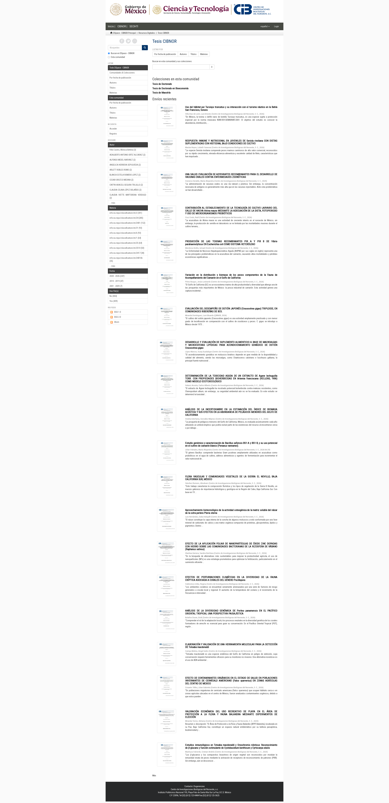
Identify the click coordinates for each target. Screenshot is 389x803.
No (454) (113, 296)
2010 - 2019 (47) (116, 281)
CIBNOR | (122, 26)
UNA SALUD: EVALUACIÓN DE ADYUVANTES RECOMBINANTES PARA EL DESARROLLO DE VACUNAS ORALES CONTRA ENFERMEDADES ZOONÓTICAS (231, 176)
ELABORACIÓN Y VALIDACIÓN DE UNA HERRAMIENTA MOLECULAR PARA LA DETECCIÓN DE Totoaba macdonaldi (231, 646)
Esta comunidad (118, 57)
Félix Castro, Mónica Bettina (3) (123, 150)
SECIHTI (133, 26)
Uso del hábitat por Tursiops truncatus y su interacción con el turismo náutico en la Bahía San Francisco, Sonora (231, 108)
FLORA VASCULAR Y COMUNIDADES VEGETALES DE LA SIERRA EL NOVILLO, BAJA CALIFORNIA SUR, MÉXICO (231, 478)
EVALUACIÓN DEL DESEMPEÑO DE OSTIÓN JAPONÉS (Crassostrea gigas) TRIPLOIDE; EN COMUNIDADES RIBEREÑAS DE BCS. (231, 310)
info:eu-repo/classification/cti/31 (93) (126, 228)
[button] (265, 26)
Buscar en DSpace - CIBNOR (122, 53)
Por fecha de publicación (120, 77)
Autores (113, 82)
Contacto (188, 786)
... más (112, 203)
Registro (113, 133)
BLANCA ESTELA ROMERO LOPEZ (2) (125, 175)
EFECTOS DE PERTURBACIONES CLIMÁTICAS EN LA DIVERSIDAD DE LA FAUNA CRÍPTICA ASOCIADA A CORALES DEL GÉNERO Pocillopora (231, 578)
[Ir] (145, 47)
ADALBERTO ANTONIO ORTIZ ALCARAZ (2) (127, 155)
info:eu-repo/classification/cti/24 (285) (126, 218)
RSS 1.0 (117, 312)
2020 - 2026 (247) (117, 276)
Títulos (112, 87)
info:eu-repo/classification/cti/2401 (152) (127, 223)
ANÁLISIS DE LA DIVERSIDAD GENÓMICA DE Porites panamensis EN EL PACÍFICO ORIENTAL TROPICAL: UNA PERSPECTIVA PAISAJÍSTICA (231, 612)
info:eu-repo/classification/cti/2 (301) (126, 213)
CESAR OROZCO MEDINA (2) (121, 180)
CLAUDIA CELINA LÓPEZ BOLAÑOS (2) (125, 190)
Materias (113, 92)
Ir (211, 67)
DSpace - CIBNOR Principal (124, 33)
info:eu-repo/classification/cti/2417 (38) (127, 253)
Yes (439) (114, 301)
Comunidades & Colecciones (122, 72)
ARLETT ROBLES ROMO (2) (121, 170)
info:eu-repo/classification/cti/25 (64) (126, 243)
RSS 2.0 (117, 317)
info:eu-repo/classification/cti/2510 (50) (127, 248)
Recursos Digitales (147, 33)
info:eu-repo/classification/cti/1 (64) (125, 238)
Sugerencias (199, 786)
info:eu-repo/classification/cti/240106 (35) (126, 259)
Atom (116, 322)
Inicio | (111, 26)
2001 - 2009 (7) (116, 286)
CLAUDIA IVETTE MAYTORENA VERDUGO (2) (128, 196)
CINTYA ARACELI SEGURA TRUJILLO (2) (126, 185)
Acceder (113, 128)
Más (154, 775)
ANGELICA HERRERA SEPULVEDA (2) (125, 165)
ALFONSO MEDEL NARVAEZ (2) (123, 160)
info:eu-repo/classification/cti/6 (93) (125, 233)
